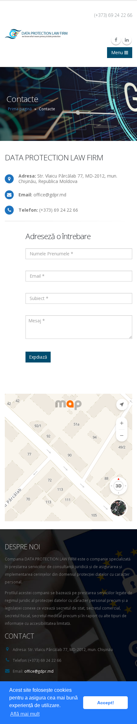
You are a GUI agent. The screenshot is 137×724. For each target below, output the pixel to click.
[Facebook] (116, 40)
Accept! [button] (105, 702)
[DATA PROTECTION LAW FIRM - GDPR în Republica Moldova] (36, 34)
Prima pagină (20, 109)
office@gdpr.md (39, 671)
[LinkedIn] (127, 40)
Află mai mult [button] (25, 714)
